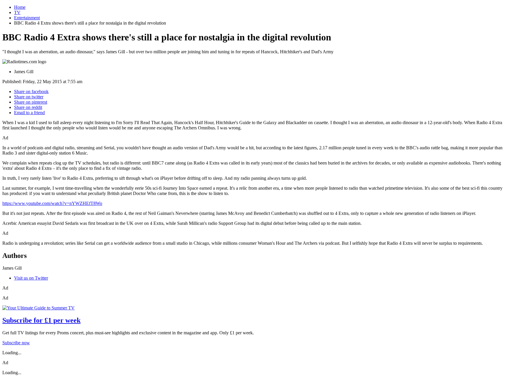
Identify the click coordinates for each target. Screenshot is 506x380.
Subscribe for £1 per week (41, 320)
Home (19, 7)
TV (17, 12)
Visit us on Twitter (31, 277)
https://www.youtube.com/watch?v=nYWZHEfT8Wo (52, 203)
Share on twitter (28, 96)
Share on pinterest (30, 102)
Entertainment (27, 17)
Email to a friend (29, 112)
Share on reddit (28, 107)
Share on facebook (31, 91)
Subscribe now (16, 342)
